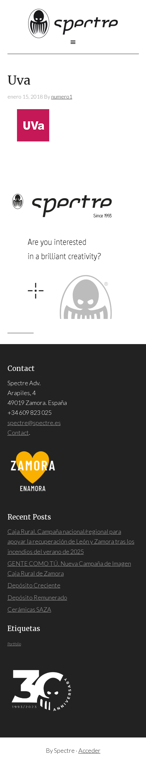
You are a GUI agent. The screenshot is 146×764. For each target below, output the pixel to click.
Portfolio (14, 644)
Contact (18, 432)
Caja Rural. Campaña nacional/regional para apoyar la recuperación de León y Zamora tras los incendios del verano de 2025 (70, 541)
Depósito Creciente (33, 585)
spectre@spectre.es (34, 422)
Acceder (89, 750)
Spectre (73, 23)
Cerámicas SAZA (29, 609)
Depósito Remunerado (37, 597)
